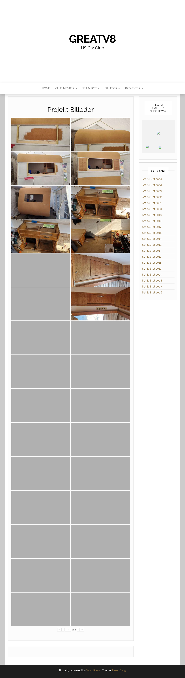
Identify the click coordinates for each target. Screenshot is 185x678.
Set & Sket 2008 (152, 280)
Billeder (111, 88)
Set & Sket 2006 (152, 292)
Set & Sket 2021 (151, 203)
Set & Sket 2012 (151, 256)
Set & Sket (90, 88)
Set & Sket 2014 (152, 244)
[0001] (152, 149)
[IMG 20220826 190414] (165, 149)
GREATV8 (92, 39)
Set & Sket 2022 (152, 197)
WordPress (93, 670)
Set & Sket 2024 (152, 185)
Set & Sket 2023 (152, 191)
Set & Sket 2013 (151, 250)
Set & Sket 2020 (152, 209)
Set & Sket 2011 (151, 262)
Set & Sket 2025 (152, 179)
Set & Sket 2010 (152, 268)
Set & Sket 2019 (152, 215)
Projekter (133, 88)
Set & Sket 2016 (152, 232)
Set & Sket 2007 (152, 286)
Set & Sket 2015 (151, 238)
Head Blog (119, 670)
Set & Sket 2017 (151, 226)
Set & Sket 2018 (152, 220)
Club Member (65, 88)
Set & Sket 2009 (152, 274)
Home (46, 88)
